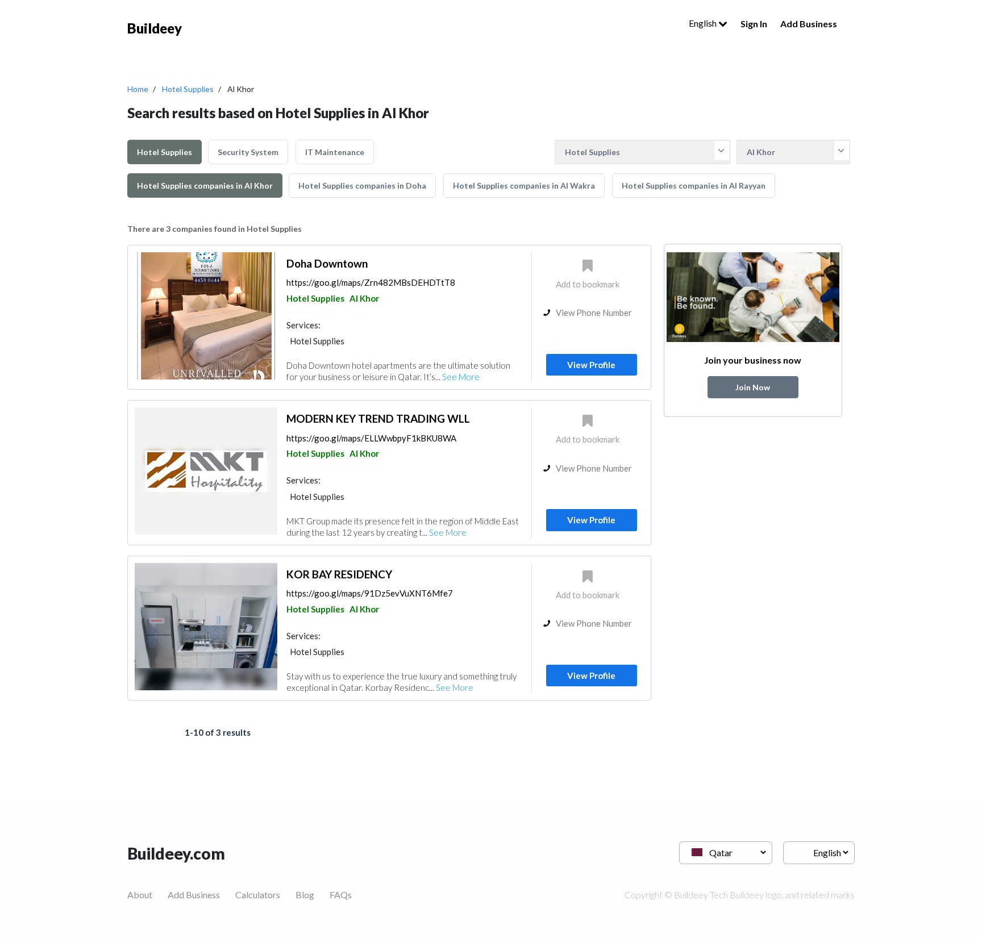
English (703, 23)
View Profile (591, 365)
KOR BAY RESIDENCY (339, 574)
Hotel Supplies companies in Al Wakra (524, 185)
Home (137, 89)
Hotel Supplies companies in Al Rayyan (693, 185)
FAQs (341, 894)
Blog (305, 894)
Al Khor (364, 298)
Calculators (257, 894)
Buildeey (154, 28)
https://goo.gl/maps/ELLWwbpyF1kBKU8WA (371, 438)
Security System (248, 152)
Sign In (753, 23)
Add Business (808, 23)
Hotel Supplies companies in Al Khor (205, 185)
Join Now (752, 387)
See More (461, 377)
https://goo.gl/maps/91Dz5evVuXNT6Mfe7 (369, 593)
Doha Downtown (327, 263)
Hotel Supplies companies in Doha (362, 185)
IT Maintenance (334, 152)
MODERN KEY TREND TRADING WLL (378, 418)
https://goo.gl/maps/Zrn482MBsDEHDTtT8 (370, 282)
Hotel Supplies (188, 89)
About (139, 894)
